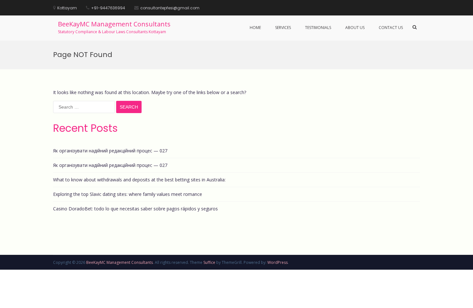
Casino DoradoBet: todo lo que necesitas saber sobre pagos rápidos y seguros (135, 209)
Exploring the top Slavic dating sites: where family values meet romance (127, 194)
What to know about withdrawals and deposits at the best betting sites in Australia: (139, 180)
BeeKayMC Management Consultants (114, 24)
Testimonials (318, 27)
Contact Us (391, 27)
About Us (355, 27)
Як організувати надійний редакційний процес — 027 (110, 151)
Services (283, 27)
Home (255, 27)
